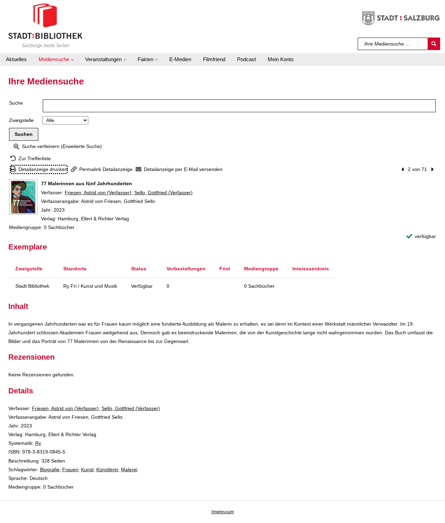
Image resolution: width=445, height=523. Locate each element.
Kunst (87, 469)
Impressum (222, 511)
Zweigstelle (21, 120)
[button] (56, 59)
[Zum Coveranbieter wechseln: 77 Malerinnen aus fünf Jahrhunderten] (23, 197)
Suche (16, 103)
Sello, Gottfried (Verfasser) (163, 192)
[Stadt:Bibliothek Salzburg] (45, 25)
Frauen (70, 469)
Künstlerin (107, 469)
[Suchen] (434, 44)
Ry (38, 443)
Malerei (129, 469)
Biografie (49, 469)
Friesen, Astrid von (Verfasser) (98, 192)
